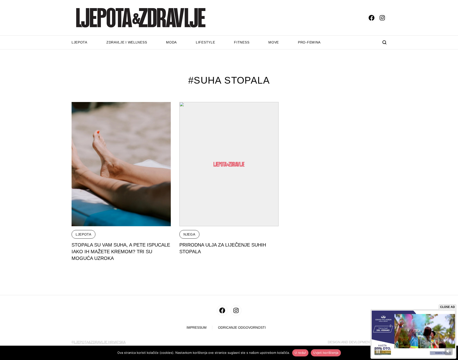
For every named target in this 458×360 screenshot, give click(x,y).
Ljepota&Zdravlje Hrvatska (99, 342)
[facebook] (371, 18)
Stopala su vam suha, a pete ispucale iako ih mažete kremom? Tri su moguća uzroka (121, 251)
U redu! (300, 353)
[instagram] (382, 18)
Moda (171, 42)
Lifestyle (205, 42)
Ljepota (79, 42)
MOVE (273, 42)
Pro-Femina (309, 42)
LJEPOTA (83, 234)
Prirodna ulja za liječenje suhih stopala (222, 248)
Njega (189, 234)
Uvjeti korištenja (325, 353)
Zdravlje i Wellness (126, 42)
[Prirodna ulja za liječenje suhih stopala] (229, 164)
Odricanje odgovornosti (242, 327)
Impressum (197, 327)
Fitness (241, 42)
